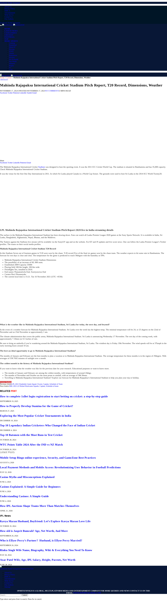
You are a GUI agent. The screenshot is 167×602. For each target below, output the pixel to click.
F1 (10, 68)
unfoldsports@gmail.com (87, 593)
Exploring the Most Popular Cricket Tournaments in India (35, 415)
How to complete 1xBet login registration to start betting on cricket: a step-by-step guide (54, 396)
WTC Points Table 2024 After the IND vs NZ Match (31, 444)
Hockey (12, 57)
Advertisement (10, 13)
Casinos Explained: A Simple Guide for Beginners (30, 486)
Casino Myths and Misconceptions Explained (27, 477)
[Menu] (1, 25)
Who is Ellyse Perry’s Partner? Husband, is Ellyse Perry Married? (41, 540)
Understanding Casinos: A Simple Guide (24, 496)
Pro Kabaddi (13, 59)
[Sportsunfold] (13, 25)
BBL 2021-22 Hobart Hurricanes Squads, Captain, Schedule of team (33, 386)
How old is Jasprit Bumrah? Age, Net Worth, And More (34, 530)
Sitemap (7, 587)
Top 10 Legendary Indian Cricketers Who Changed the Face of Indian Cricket (47, 425)
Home (7, 29)
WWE (11, 51)
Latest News (11, 31)
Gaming (12, 43)
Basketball (13, 45)
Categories (11, 33)
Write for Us (9, 15)
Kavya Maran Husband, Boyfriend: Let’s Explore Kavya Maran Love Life (45, 521)
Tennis (11, 53)
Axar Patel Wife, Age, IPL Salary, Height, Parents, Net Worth (37, 559)
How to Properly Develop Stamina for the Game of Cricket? (36, 406)
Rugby (11, 66)
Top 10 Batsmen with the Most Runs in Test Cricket (31, 434)
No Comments (52, 91)
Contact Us (9, 17)
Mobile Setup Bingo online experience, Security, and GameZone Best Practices (48, 457)
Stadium (42, 167)
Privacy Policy (10, 9)
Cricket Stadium (6, 382)
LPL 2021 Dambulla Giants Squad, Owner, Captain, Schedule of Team (36, 384)
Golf (10, 70)
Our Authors (9, 19)
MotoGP (12, 47)
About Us (8, 7)
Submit (24, 595)
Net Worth (13, 61)
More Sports (11, 41)
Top (6, 39)
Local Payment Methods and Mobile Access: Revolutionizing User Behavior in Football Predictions (60, 467)
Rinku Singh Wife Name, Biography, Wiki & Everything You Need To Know (46, 550)
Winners (12, 63)
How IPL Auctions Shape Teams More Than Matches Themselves (39, 505)
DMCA (7, 11)
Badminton (13, 55)
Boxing (11, 49)
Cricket (9, 35)
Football (10, 37)
